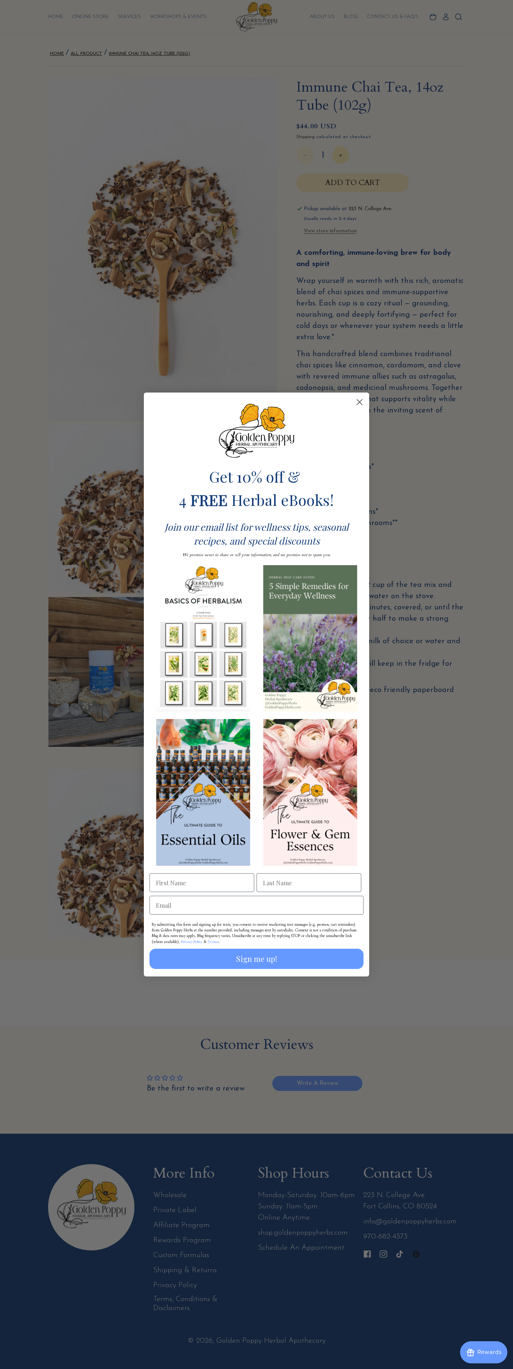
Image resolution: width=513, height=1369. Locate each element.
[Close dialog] (359, 402)
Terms (213, 941)
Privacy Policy (192, 941)
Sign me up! (256, 959)
